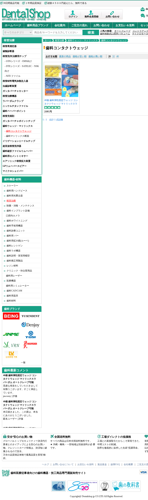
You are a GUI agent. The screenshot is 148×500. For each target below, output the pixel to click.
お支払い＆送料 (125, 25)
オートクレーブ (122, 31)
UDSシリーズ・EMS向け (19, 61)
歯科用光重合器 (15, 195)
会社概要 (128, 464)
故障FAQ (115, 464)
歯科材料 (11, 300)
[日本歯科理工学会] (105, 491)
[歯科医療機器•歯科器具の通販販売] (26, 20)
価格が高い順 (95, 56)
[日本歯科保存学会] (59, 491)
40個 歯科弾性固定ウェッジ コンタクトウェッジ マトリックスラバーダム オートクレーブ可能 (61, 104)
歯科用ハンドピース (17, 190)
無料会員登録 (91, 16)
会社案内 (60, 25)
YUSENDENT (31, 316)
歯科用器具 (12, 295)
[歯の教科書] (127, 491)
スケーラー (12, 185)
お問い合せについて (63, 464)
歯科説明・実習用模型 (18, 255)
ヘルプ (45, 464)
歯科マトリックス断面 (17, 136)
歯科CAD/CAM (14, 290)
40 (117, 56)
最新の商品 (65, 56)
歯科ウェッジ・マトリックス (83, 40)
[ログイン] (73, 12)
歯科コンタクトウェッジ (18, 131)
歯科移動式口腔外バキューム (115, 33)
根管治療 (9, 40)
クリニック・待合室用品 (19, 270)
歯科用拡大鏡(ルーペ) (18, 240)
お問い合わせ (112, 16)
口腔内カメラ (13, 215)
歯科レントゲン (15, 245)
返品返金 (102, 464)
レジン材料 (12, 265)
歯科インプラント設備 (18, 210)
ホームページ (13, 25)
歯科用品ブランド (38, 25)
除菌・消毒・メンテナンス (20, 205)
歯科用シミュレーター (17, 285)
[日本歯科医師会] (83, 491)
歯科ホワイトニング (17, 220)
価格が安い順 (80, 56)
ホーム (48, 40)
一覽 (23, 362)
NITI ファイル (13, 76)
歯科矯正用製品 (15, 260)
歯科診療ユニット (16, 230)
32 (113, 56)
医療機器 (11, 280)
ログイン (73, 16)
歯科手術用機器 (15, 225)
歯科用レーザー (14, 275)
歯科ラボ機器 (13, 250)
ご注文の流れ (79, 25)
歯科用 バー (13, 235)
